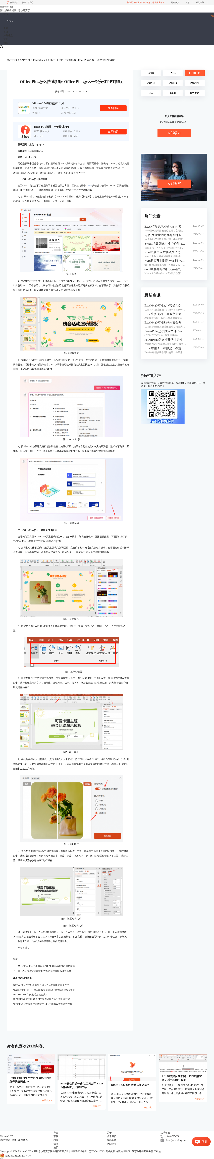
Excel (151, 73)
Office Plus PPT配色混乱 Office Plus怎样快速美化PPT (41, 985)
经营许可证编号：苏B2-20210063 (87, 1151)
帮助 (5, 39)
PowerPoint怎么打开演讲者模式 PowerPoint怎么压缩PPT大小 (165, 339)
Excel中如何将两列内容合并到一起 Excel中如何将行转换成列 (165, 322)
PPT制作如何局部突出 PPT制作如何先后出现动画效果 (41, 999)
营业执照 (110, 1151)
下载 (5, 28)
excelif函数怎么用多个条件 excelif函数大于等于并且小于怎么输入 (165, 243)
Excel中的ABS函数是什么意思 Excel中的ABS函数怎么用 (165, 348)
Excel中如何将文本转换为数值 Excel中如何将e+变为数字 (165, 305)
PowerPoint (39, 60)
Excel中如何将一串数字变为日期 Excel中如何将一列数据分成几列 (165, 314)
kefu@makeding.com (176, 1140)
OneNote (151, 83)
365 (151, 93)
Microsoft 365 (24, 1151)
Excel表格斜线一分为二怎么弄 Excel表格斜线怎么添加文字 (44, 990)
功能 (56, 1140)
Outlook (173, 83)
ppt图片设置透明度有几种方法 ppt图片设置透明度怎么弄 (165, 235)
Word (173, 73)
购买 (5, 43)
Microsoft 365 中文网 (18, 60)
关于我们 (111, 1136)
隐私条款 (111, 1140)
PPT (90, 185)
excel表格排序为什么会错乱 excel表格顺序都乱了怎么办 (165, 269)
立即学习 (174, 133)
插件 (56, 1144)
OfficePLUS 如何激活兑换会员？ (30, 994)
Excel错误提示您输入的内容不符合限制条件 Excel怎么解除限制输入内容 (165, 226)
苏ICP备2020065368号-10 (18, 1156)
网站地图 (111, 1144)
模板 (5, 32)
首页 (5, 14)
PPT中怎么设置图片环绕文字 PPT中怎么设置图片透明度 (42, 1004)
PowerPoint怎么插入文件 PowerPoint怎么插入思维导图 (165, 331)
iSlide (173, 93)
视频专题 (194, 93)
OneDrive (194, 83)
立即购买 (113, 108)
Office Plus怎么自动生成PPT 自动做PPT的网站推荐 (48, 966)
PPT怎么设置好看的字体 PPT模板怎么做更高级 (46, 971)
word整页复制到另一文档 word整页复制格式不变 (165, 260)
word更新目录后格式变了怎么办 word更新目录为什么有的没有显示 (165, 252)
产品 (9, 21)
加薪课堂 (8, 35)
